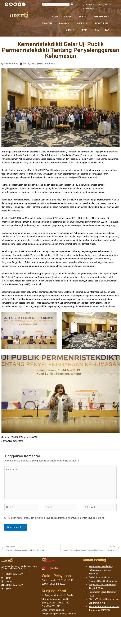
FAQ (107, 30)
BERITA (82, 16)
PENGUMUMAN (101, 16)
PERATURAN (101, 23)
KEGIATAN (46, 23)
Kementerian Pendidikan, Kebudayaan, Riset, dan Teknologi (101, 570)
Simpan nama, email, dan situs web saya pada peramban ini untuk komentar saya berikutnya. (56, 517)
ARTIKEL (70, 30)
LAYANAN (64, 23)
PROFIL (67, 16)
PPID (84, 30)
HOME (55, 16)
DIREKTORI (82, 23)
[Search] (72, 4)
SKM (97, 30)
